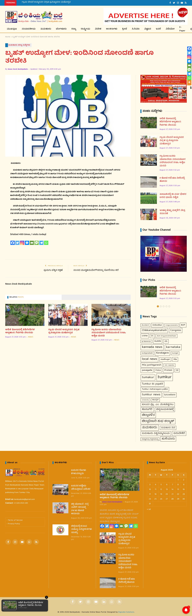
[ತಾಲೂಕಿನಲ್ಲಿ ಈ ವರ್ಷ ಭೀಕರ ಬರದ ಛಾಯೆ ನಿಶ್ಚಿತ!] (148, 198)
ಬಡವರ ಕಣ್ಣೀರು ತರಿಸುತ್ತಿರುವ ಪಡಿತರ (80, 487)
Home (7, 36)
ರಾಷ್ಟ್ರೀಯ (85, 29)
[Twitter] (17, 243)
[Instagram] (22, 243)
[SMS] (36, 243)
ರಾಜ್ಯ (73, 29)
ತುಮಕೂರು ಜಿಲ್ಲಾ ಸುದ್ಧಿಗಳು (19, 45)
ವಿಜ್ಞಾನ (147, 29)
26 (161, 499)
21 (172, 494)
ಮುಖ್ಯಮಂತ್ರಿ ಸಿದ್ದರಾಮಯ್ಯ (150, 439)
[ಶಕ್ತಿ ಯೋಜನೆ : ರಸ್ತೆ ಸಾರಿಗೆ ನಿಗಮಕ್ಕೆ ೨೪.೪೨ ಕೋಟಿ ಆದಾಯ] (60, 507)
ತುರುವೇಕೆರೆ (179, 433)
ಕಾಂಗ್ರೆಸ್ (155, 399)
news (30, 337)
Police (158, 370)
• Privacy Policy (13, 524)
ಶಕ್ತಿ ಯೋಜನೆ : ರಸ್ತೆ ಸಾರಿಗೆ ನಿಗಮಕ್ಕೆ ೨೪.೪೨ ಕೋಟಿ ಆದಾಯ (79, 509)
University (145, 399)
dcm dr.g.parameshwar (166, 336)
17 (150, 494)
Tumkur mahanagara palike (155, 389)
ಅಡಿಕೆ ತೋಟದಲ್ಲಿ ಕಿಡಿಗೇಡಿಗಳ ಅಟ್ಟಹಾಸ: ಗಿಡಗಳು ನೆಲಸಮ (20, 331)
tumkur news (151, 394)
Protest (168, 370)
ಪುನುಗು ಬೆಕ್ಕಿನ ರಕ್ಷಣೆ (53, 270)
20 (167, 494)
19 (161, 494)
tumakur (148, 377)
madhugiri (165, 359)
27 (167, 499)
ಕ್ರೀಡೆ (124, 29)
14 (172, 489)
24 (150, 499)
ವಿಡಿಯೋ (170, 29)
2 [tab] (160, 306)
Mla (175, 359)
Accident (145, 325)
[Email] (32, 243)
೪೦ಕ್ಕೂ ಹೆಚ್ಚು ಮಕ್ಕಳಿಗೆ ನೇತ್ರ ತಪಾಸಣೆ (172, 212)
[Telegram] (41, 243)
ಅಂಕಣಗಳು (111, 29)
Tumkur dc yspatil (152, 384)
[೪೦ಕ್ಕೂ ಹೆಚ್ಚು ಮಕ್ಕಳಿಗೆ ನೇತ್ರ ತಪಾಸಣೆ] (148, 214)
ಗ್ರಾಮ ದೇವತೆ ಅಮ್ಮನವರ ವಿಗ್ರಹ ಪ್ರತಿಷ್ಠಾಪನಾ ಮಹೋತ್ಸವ (46, 2)
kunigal (175, 353)
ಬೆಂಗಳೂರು (61, 29)
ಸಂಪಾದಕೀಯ (29, 29)
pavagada (147, 370)
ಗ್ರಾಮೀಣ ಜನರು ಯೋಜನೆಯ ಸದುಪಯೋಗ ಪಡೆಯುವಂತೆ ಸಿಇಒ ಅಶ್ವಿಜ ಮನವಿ (109, 332)
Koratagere (162, 353)
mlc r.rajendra (169, 365)
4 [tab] (166, 306)
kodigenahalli (147, 353)
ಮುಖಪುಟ (12, 29)
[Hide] (191, 87)
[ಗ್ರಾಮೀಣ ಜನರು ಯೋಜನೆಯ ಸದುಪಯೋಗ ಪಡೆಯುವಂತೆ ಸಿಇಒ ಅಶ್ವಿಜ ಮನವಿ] (111, 315)
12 (161, 489)
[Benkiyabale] (33, 17)
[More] (189, 82)
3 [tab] (163, 306)
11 (155, 489)
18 (155, 494)
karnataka (173, 347)
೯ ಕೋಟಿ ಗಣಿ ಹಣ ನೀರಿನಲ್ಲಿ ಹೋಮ (172, 180)
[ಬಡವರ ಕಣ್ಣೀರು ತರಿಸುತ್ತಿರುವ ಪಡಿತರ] (60, 489)
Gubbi (157, 341)
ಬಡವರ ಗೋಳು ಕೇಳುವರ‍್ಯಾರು (78, 472)
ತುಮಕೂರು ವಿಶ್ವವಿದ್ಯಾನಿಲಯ (156, 433)
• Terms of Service (14, 520)
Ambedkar (157, 325)
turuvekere (169, 395)
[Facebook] (12, 243)
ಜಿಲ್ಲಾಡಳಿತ (148, 415)
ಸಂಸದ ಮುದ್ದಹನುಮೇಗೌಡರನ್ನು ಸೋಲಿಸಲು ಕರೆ (96, 270)
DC (152, 336)
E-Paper (182, 29)
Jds (165, 341)
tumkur (165, 377)
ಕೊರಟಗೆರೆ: (147, 409)
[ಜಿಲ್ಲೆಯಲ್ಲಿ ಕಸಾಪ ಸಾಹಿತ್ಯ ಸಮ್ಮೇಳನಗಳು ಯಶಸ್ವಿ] (60, 529)
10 (150, 489)
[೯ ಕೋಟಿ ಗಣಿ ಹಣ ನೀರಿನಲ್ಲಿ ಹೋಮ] (148, 182)
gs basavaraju (146, 341)
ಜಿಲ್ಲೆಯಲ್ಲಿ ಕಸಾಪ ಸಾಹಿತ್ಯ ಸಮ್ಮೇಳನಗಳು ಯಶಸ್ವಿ (81, 529)
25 (155, 499)
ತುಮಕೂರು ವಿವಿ (168, 428)
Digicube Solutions (126, 612)
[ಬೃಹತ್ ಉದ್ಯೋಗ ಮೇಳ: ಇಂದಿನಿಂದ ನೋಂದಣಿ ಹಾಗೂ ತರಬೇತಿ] (68, 116)
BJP (183, 325)
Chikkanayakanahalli (154, 330)
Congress (175, 330)
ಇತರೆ (158, 29)
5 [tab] (169, 306)
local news (149, 359)
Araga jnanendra (171, 325)
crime (145, 336)
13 (167, 489)
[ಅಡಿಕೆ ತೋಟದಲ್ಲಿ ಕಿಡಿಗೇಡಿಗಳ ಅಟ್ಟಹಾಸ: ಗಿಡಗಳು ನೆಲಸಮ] (24, 315)
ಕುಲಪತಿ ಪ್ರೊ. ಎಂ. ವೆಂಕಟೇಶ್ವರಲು (158, 405)
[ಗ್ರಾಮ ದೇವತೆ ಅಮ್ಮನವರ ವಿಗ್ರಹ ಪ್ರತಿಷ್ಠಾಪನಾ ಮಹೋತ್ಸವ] (67, 315)
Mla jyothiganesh (151, 365)
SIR (177, 370)
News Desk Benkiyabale (18, 69)
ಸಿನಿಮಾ (136, 29)
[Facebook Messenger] (27, 243)
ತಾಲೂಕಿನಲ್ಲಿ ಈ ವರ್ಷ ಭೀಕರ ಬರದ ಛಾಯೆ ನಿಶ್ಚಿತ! (173, 196)
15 (178, 489)
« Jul (149, 509)
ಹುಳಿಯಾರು (168, 439)
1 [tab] (157, 306)
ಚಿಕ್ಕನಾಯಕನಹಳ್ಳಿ (165, 409)
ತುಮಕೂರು (45, 29)
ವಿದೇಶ (98, 29)
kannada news (152, 347)
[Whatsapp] (46, 243)
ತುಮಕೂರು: (150, 428)
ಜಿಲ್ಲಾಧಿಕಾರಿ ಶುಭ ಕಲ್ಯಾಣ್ (158, 421)
